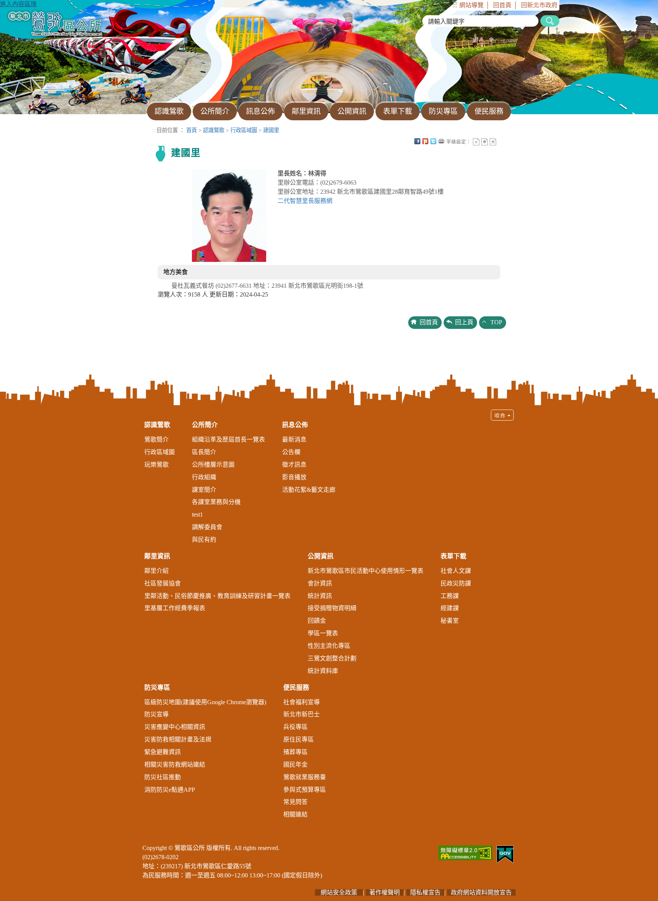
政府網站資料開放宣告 (481, 892)
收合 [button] (502, 415)
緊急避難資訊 (162, 752)
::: (454, 5)
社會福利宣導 (301, 702)
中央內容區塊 (501, 141)
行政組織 (204, 477)
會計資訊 (320, 583)
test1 (197, 514)
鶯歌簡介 (156, 439)
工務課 (450, 596)
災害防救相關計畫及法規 (177, 739)
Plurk (425, 141)
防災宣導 (156, 714)
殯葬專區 (295, 752)
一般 (484, 141)
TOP (496, 322)
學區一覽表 (323, 633)
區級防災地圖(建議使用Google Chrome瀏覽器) (205, 702)
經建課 (450, 608)
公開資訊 (321, 556)
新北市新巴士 (301, 714)
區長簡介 (204, 452)
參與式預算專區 (304, 789)
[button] (329, 617)
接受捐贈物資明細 (332, 608)
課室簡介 (204, 489)
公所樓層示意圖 (213, 464)
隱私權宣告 (425, 892)
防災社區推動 (162, 777)
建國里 (271, 130)
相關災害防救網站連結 (174, 764)
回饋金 (317, 620)
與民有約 (204, 539)
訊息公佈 (295, 425)
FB (417, 141)
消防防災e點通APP (169, 789)
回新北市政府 (539, 5)
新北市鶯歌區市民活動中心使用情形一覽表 (365, 571)
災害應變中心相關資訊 (174, 727)
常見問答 (295, 802)
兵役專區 (295, 727)
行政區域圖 (243, 130)
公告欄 (291, 452)
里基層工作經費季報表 (174, 608)
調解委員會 (207, 527)
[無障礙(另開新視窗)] (465, 852)
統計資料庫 (323, 671)
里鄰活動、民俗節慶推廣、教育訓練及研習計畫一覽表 (217, 596)
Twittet (433, 141)
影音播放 (294, 477)
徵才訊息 (294, 464)
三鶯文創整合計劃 (332, 658)
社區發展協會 (162, 583)
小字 (476, 141)
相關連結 (295, 814)
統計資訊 (320, 596)
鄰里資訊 (157, 556)
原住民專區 (298, 739)
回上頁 (464, 322)
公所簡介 (205, 425)
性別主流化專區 (329, 646)
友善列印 (441, 141)
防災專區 (157, 687)
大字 (493, 141)
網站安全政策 (339, 892)
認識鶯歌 (213, 130)
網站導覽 (471, 5)
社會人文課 (456, 571)
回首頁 (502, 5)
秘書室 (450, 620)
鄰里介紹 (156, 571)
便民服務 (296, 687)
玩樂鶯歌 (156, 464)
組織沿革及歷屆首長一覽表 (228, 439)
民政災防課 (456, 583)
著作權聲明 (384, 892)
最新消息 (294, 439)
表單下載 (453, 556)
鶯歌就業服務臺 (304, 777)
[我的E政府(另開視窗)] (505, 853)
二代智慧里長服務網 (305, 201)
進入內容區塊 (18, 4)
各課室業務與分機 (216, 502)
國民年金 (295, 764)
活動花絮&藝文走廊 (308, 489)
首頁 (191, 130)
